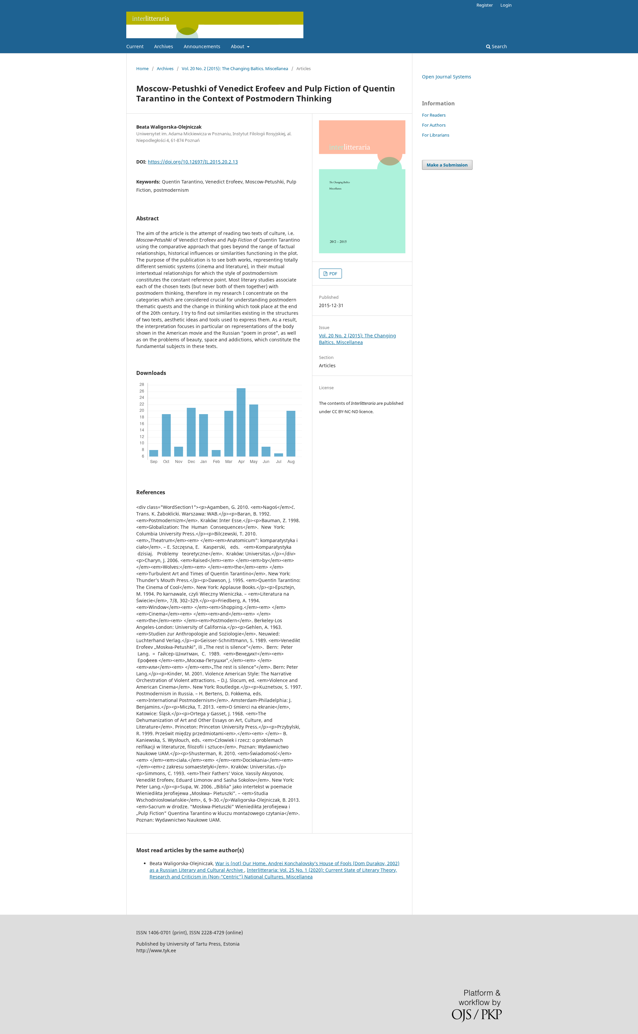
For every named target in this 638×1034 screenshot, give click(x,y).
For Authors (434, 125)
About (238, 46)
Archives (163, 46)
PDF (332, 274)
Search (498, 46)
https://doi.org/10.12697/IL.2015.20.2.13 (193, 162)
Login (506, 5)
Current (135, 46)
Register (485, 5)
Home (142, 68)
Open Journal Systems (446, 76)
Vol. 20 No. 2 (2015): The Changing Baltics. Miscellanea (235, 68)
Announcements (202, 46)
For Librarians (435, 135)
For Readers (434, 115)
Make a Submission (447, 165)
